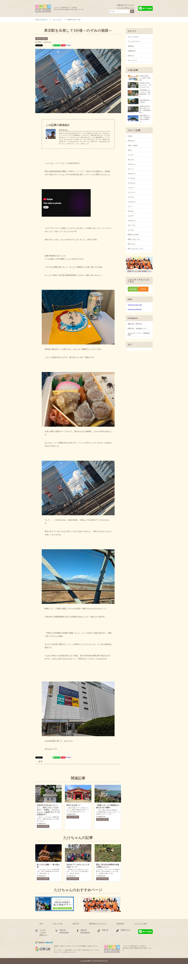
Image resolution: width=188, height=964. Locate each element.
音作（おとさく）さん (135, 249)
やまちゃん (132, 220)
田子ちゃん (132, 244)
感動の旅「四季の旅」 (135, 324)
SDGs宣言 (120, 923)
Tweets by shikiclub (134, 309)
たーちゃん (132, 178)
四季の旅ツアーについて (125, 5)
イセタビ (43, 932)
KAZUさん (131, 141)
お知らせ (131, 55)
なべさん (131, 197)
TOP (41, 923)
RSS (144, 289)
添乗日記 (131, 46)
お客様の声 (132, 51)
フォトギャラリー (134, 41)
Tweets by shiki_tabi (135, 305)
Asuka (130, 136)
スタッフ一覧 (57, 923)
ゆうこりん (132, 225)
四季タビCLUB (133, 234)
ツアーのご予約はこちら (125, 8)
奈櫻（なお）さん (134, 239)
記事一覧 (76, 923)
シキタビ (43, 930)
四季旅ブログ (125, 930)
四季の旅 (62, 930)
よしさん (131, 230)
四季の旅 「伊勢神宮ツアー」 (138, 328)
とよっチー (132, 192)
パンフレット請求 (140, 923)
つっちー (131, 187)
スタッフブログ (41, 38)
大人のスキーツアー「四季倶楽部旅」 (139, 334)
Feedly (133, 289)
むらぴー (131, 216)
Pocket (68, 45)
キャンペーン (132, 60)
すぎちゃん (132, 173)
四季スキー (43, 935)
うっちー (131, 155)
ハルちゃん (132, 202)
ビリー (130, 206)
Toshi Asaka (132, 145)
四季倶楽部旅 (64, 932)
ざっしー (131, 169)
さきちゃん (132, 164)
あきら (130, 150)
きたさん (131, 159)
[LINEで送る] (56, 45)
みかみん (131, 211)
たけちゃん (132, 183)
